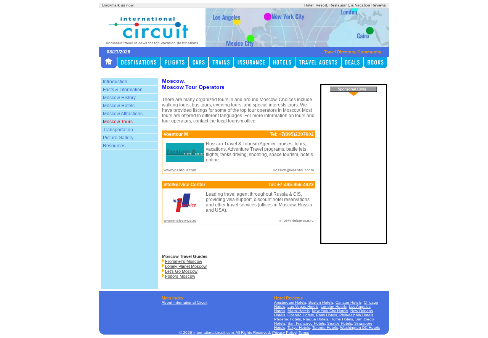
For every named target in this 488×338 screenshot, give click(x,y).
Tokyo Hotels (298, 327)
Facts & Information (123, 89)
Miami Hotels (298, 311)
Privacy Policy (284, 332)
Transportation (118, 129)
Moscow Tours (118, 121)
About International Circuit (184, 302)
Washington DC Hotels (360, 327)
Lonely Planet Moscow (186, 266)
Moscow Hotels (119, 105)
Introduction (115, 81)
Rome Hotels (342, 319)
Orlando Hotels (300, 315)
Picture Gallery (118, 137)
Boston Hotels (320, 302)
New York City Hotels (330, 311)
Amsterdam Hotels (290, 302)
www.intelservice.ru (180, 220)
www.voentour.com (180, 170)
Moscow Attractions (123, 113)
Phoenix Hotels (287, 319)
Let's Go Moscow (181, 271)
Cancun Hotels (348, 302)
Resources (114, 145)
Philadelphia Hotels (356, 315)
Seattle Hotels (339, 323)
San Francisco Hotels (306, 323)
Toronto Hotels (325, 327)
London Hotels (334, 306)
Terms (304, 332)
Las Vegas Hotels (302, 306)
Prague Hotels (315, 319)
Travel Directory (339, 52)
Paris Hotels (326, 315)
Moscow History (119, 97)
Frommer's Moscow (183, 261)
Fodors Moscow (180, 276)
